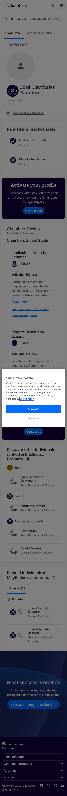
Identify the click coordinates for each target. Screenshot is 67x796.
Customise (33, 418)
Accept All (33, 409)
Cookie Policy (27, 399)
